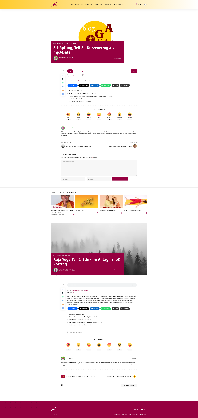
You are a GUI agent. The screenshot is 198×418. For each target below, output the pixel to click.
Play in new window (77, 75)
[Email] (63, 90)
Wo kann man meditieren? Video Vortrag (80, 319)
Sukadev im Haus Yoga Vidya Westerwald (80, 102)
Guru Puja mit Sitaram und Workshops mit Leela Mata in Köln (85, 322)
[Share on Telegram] (63, 86)
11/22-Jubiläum (79, 210)
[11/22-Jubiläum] (86, 201)
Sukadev (61, 43)
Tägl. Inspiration (70, 43)
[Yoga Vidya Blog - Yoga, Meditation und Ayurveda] (54, 4)
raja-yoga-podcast (77, 332)
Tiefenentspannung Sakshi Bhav (133, 210)
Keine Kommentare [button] (130, 385)
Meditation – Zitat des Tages (77, 99)
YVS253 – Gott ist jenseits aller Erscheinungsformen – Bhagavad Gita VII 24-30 (90, 96)
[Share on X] (63, 79)
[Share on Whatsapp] (63, 83)
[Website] (136, 128)
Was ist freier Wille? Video (76, 91)
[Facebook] (140, 409)
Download (85, 75)
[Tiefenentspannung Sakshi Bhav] (135, 201)
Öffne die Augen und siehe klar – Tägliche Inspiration (83, 317)
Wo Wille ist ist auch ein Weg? (108, 210)
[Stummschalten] (134, 71)
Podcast (56, 43)
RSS (73, 77)
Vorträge (68, 255)
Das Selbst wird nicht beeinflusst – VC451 (80, 325)
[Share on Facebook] (63, 75)
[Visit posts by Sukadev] (55, 58)
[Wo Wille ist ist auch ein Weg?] (111, 201)
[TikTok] (146, 409)
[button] (138, 4)
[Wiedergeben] (70, 71)
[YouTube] (142, 409)
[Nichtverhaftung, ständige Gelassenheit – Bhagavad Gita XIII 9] (62, 201)
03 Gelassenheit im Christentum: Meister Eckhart (82, 93)
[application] (102, 70)
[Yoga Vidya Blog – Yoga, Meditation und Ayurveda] (53, 409)
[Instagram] (144, 409)
